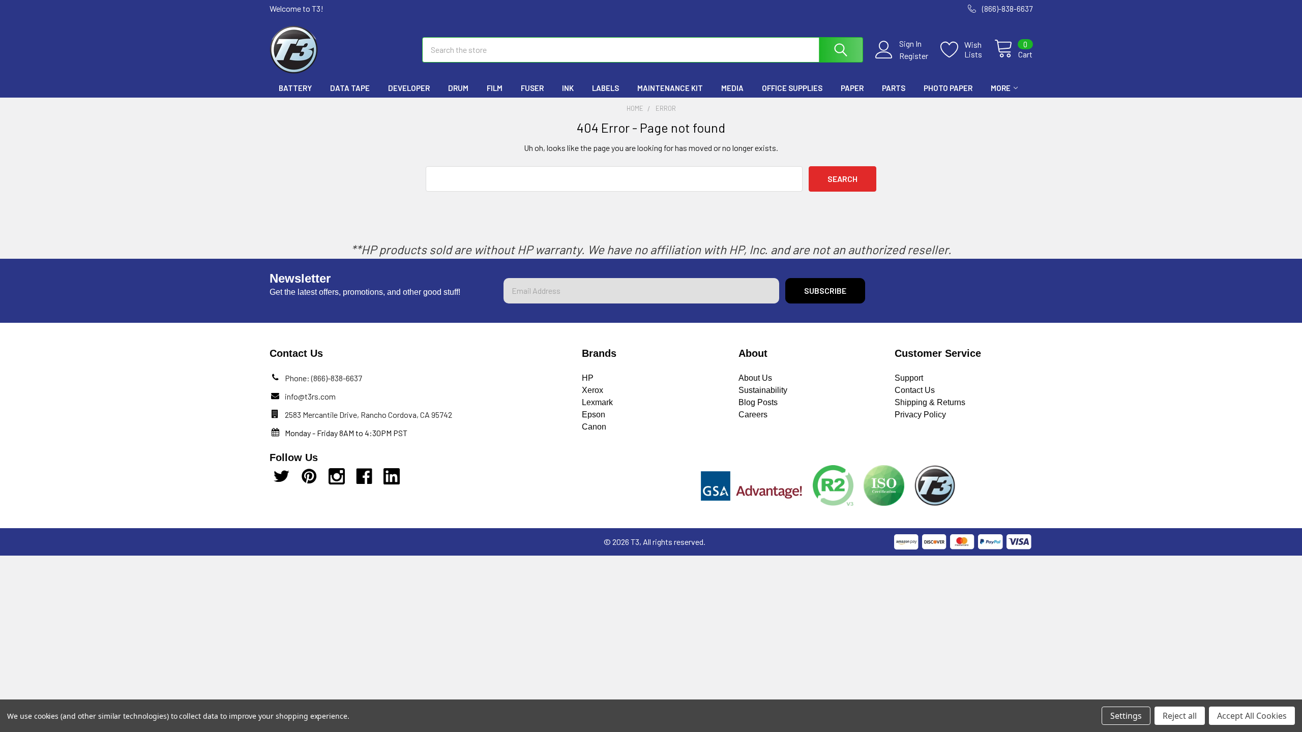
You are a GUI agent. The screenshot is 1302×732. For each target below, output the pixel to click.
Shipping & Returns (930, 402)
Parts (893, 88)
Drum (458, 88)
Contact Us (915, 390)
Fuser (532, 88)
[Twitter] (282, 476)
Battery (295, 88)
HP (588, 378)
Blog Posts (758, 402)
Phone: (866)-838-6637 (323, 378)
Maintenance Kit (670, 88)
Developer (409, 88)
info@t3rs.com (310, 396)
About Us (755, 378)
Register (913, 55)
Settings (1126, 715)
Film (494, 88)
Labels (605, 88)
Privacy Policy (920, 414)
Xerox (592, 390)
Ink (568, 88)
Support (909, 378)
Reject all (1180, 715)
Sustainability (762, 390)
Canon (594, 426)
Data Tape (350, 88)
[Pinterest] (309, 476)
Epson (593, 414)
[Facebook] (364, 476)
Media (732, 88)
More (1001, 88)
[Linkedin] (391, 476)
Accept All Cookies (1252, 715)
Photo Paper (948, 88)
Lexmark (597, 402)
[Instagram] (336, 476)
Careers (752, 414)
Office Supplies (792, 88)
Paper (852, 88)
